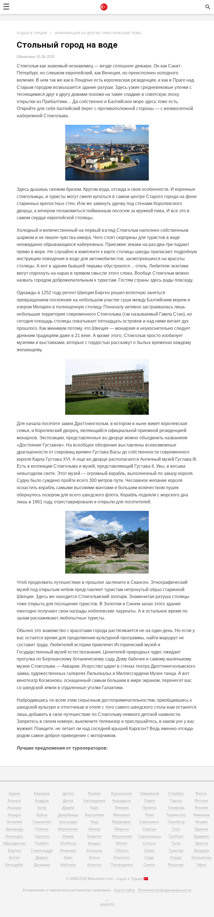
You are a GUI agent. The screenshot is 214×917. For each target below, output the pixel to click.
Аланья (14, 800)
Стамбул (176, 793)
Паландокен (122, 864)
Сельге (149, 843)
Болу (41, 807)
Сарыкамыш (149, 836)
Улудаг (176, 857)
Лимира (122, 807)
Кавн (68, 857)
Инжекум (68, 850)
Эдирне (201, 829)
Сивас (149, 850)
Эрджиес (201, 836)
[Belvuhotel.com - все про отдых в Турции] (103, 7)
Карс (94, 807)
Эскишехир (201, 857)
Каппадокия (94, 800)
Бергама (42, 793)
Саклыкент (149, 822)
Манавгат (121, 815)
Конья (94, 857)
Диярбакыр (68, 815)
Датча (68, 800)
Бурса (42, 815)
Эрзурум (201, 850)
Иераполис (68, 829)
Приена (149, 807)
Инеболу (68, 843)
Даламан (42, 864)
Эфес (201, 864)
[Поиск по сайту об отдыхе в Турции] (208, 7)
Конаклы (94, 850)
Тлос (176, 829)
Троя (175, 843)
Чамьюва (201, 815)
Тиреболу (176, 822)
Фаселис (176, 864)
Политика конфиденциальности (164, 890)
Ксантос (94, 864)
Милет (122, 843)
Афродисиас (14, 843)
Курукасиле (121, 793)
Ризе (149, 815)
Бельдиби (14, 864)
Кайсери (68, 864)
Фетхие (201, 800)
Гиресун (42, 836)
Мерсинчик (122, 836)
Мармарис (121, 822)
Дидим (68, 807)
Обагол (121, 850)
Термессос (176, 815)
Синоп (149, 864)
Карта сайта (124, 890)
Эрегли (201, 843)
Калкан (94, 793)
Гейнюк (41, 829)
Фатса (201, 793)
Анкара (14, 815)
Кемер (94, 829)
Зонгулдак (68, 822)
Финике (201, 807)
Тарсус (176, 800)
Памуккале (149, 793)
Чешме (201, 822)
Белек (14, 857)
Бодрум (42, 800)
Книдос (94, 843)
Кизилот (94, 836)
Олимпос (121, 857)
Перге (149, 800)
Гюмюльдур (42, 850)
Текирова (175, 807)
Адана (14, 793)
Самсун (149, 829)
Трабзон (175, 836)
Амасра (14, 807)
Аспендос (14, 836)
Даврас (41, 857)
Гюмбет (42, 843)
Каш (94, 822)
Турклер (176, 850)
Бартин (14, 850)
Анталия (14, 822)
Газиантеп (42, 822)
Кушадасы (121, 800)
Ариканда (14, 829)
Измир (68, 836)
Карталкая (94, 815)
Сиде (149, 857)
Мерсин (122, 829)
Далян (68, 793)
